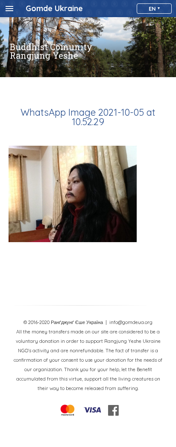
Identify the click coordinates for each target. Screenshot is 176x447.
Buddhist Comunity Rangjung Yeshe (51, 51)
